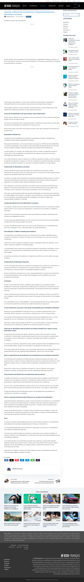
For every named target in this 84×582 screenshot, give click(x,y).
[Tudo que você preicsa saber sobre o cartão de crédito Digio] (65, 114)
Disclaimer (25, 547)
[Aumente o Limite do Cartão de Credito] (65, 123)
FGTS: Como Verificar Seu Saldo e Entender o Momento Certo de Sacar (51, 507)
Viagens (75, 4)
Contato (26, 548)
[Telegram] (27, 460)
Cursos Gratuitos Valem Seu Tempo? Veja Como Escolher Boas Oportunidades (32, 507)
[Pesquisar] (79, 6)
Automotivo (33, 5)
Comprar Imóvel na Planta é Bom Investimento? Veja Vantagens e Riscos (32, 525)
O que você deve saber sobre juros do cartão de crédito (74, 59)
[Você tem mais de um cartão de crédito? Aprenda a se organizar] (65, 76)
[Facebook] (6, 460)
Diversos (75, 7)
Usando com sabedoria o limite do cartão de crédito (74, 86)
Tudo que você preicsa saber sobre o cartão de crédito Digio (73, 115)
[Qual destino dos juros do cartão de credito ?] (65, 51)
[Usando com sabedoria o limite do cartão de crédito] (65, 85)
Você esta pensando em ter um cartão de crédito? (73, 68)
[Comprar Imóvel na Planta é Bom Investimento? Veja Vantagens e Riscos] (32, 516)
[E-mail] (38, 460)
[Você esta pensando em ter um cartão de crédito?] (65, 68)
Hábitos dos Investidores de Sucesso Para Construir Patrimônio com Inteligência (74, 41)
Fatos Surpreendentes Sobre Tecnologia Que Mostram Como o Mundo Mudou (70, 525)
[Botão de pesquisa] (78, 14)
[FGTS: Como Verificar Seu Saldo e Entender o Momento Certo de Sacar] (51, 499)
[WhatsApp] (32, 460)
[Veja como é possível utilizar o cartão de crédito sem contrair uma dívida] (65, 104)
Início (24, 5)
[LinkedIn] (22, 460)
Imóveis (61, 5)
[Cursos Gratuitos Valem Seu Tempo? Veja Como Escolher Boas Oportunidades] (32, 499)
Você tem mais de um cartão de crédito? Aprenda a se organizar (73, 77)
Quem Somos (13, 545)
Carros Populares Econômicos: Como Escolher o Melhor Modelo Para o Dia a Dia (70, 507)
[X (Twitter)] (11, 460)
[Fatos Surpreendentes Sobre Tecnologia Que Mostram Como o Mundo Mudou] (71, 516)
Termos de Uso (11, 547)
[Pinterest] (17, 460)
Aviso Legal (19, 547)
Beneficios (52, 5)
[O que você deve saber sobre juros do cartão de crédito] (65, 59)
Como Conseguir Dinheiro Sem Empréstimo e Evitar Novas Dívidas (50, 525)
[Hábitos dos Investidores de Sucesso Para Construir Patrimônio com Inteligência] (65, 40)
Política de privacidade (23, 545)
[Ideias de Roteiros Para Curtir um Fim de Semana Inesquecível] (13, 516)
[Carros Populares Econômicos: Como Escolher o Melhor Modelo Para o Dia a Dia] (71, 499)
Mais (67, 5)
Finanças (43, 5)
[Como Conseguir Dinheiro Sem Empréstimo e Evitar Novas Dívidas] (51, 516)
